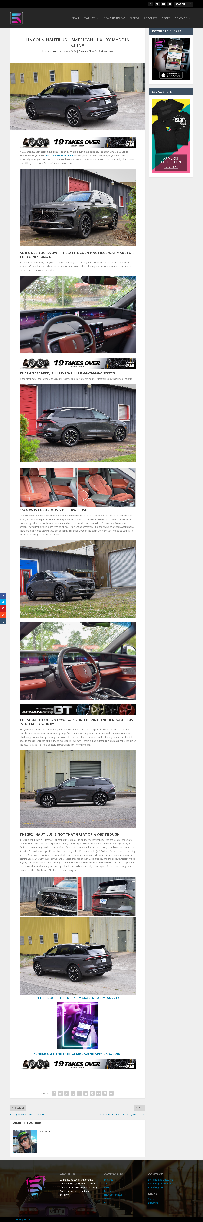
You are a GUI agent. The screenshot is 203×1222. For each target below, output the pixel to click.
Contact (181, 18)
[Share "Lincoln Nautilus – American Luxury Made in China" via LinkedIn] (86, 1093)
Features (90, 18)
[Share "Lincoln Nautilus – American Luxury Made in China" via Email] (105, 1093)
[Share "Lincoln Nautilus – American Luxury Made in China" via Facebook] (54, 1093)
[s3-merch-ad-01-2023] (171, 172)
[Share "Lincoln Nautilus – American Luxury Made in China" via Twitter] (60, 1093)
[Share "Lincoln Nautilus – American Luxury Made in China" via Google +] (67, 1093)
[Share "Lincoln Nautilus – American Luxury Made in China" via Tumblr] (73, 1093)
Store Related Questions (160, 1179)
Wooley (57, 51)
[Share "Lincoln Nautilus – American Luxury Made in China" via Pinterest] (79, 1093)
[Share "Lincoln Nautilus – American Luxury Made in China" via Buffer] (92, 1093)
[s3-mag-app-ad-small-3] (171, 79)
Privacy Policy (23, 1219)
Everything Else (156, 1187)
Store (166, 18)
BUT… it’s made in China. (60, 155)
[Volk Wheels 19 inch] (78, 146)
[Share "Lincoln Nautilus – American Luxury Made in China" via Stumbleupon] (98, 1093)
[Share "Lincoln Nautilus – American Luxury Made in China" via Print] (111, 1093)
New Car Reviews (115, 18)
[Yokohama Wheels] (78, 714)
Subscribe (153, 1202)
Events (107, 1191)
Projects (108, 1187)
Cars (106, 1183)
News (75, 18)
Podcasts (150, 18)
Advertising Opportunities (161, 1183)
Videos (134, 18)
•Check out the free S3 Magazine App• (77, 998)
